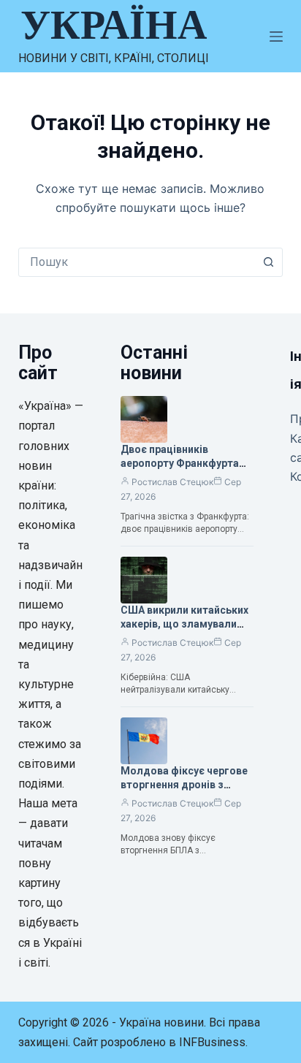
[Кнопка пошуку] (268, 262)
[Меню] (276, 36)
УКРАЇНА (113, 24)
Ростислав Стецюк (172, 481)
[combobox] (137, 262)
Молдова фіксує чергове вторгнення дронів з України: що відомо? (184, 784)
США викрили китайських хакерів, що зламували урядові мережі (184, 624)
